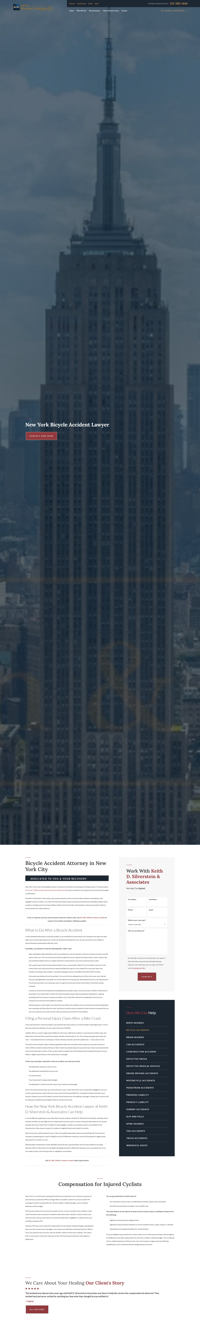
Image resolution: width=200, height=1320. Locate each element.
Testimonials (81, 3)
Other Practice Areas (111, 11)
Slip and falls (135, 1116)
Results (72, 3)
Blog (96, 3)
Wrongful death (137, 1145)
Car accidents (135, 1044)
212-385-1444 (85, 918)
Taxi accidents (135, 1131)
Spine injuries (135, 1124)
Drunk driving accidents (142, 1073)
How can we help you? (136, 931)
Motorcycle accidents (140, 1080)
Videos (90, 3)
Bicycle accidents (137, 1030)
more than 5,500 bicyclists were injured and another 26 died (46, 890)
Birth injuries (135, 1023)
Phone (131, 910)
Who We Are (81, 11)
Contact (124, 11)
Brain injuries (135, 1037)
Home (71, 11)
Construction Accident (141, 1051)
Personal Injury (94, 11)
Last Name (153, 899)
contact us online (98, 918)
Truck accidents (136, 1138)
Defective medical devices (143, 1066)
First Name (132, 899)
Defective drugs (136, 1059)
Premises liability (137, 1095)
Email (151, 910)
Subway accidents (137, 1109)
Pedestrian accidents (140, 1088)
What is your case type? (137, 920)
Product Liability (137, 1102)
